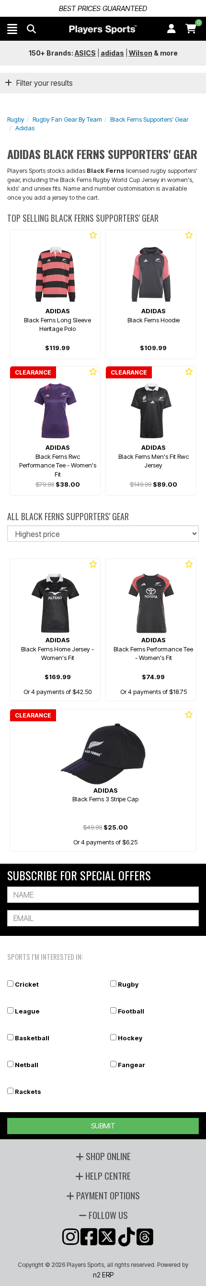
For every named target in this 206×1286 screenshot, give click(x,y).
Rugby (15, 119)
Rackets (28, 1091)
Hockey (130, 1038)
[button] (12, 28)
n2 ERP (103, 1275)
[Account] (171, 29)
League (27, 1011)
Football (131, 1011)
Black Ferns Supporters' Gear (149, 119)
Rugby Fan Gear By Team (67, 119)
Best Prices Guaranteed (103, 8)
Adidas (24, 128)
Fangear (131, 1065)
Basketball (32, 1038)
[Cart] (190, 29)
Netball (26, 1065)
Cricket (27, 984)
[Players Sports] (103, 29)
